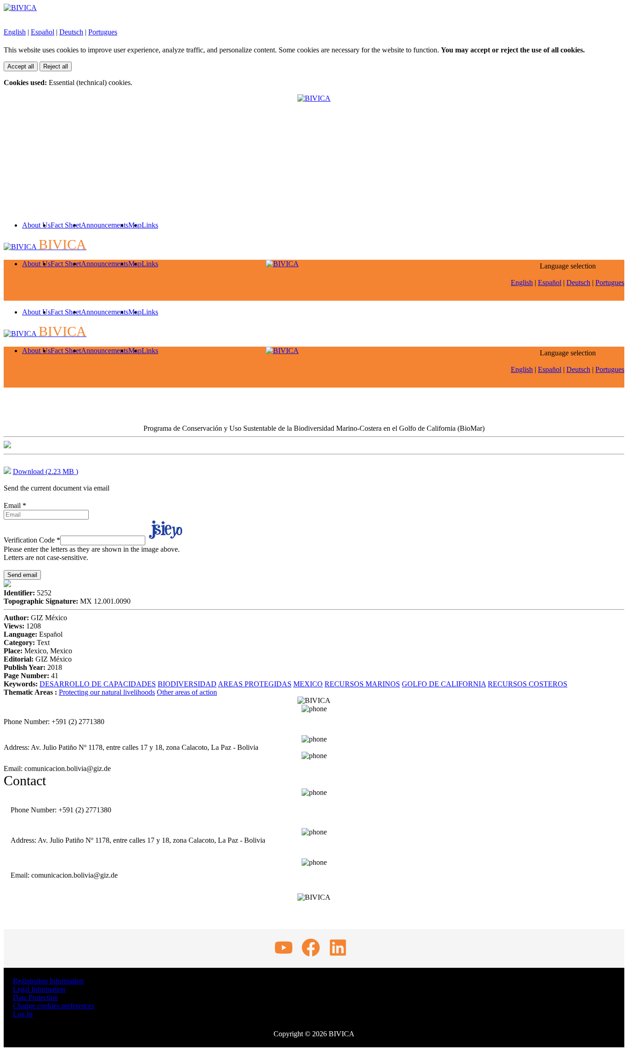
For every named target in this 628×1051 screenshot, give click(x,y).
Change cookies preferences (53, 1006)
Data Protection (35, 997)
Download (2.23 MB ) (45, 471)
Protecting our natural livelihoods (107, 692)
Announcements (104, 225)
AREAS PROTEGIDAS (254, 684)
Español (42, 32)
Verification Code (32, 540)
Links (150, 225)
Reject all (55, 66)
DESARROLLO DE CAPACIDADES (98, 684)
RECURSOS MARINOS (362, 684)
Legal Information (39, 989)
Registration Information (48, 981)
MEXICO (308, 684)
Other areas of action (187, 692)
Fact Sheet (66, 225)
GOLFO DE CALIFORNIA (444, 684)
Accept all (20, 66)
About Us (36, 225)
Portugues (102, 32)
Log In (23, 1014)
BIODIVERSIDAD (187, 684)
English (15, 32)
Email (15, 505)
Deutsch (71, 32)
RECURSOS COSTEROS (527, 684)
